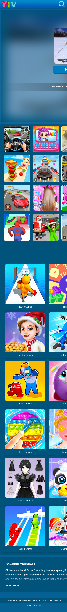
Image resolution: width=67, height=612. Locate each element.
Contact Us (51, 600)
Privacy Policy (27, 600)
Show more (12, 585)
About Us (39, 600)
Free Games (12, 600)
